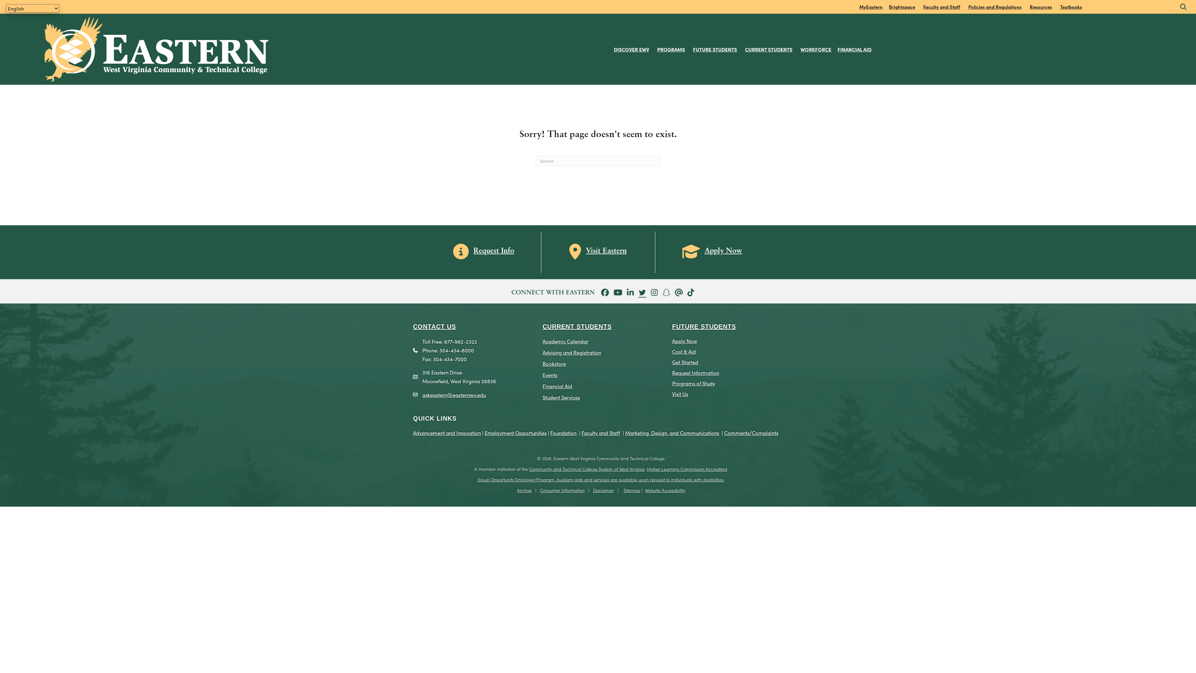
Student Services (561, 397)
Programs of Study (693, 383)
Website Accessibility (665, 490)
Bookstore (554, 363)
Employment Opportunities (516, 432)
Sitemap (632, 490)
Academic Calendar (565, 341)
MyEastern (871, 6)
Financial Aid (854, 49)
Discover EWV (631, 49)
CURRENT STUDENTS (577, 326)
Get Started (685, 361)
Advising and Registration (572, 352)
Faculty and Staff (941, 6)
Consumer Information (562, 490)
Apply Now (684, 340)
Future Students (715, 49)
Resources (1041, 6)
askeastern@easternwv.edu (454, 394)
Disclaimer (603, 490)
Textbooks (1071, 6)
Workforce (815, 49)
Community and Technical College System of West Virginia (587, 469)
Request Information (695, 372)
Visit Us (680, 393)
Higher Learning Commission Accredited (687, 469)
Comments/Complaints (751, 432)
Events (550, 374)
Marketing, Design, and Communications (672, 432)
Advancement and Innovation (447, 432)
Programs (671, 49)
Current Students (768, 49)
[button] (1183, 7)
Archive (524, 490)
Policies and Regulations (995, 6)
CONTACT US (434, 326)
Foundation (563, 432)
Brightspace (902, 6)
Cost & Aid (684, 351)
